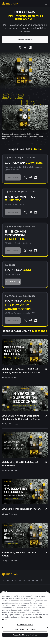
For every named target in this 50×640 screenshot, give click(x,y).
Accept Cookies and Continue (25, 635)
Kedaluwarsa (12, 177)
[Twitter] (20, 47)
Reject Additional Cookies (25, 629)
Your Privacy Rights (25, 624)
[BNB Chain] (10, 4)
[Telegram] (25, 47)
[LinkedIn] (30, 47)
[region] (25, 616)
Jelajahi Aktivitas (25, 39)
